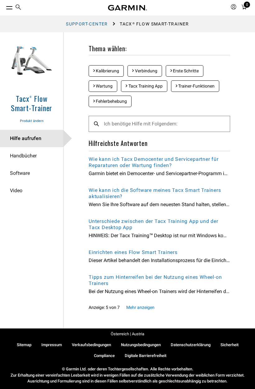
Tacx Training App (145, 86)
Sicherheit (229, 344)
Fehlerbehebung (111, 101)
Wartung (104, 86)
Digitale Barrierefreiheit (145, 355)
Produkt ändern (32, 121)
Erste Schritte (185, 70)
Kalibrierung (107, 70)
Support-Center (87, 23)
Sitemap (24, 344)
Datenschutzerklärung (191, 344)
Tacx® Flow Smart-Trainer (31, 103)
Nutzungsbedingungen (141, 344)
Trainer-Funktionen (196, 86)
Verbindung (145, 70)
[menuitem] (18, 8)
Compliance (104, 355)
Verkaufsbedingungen (91, 344)
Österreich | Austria (127, 334)
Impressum (51, 344)
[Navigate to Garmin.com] (127, 8)
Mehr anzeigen (140, 307)
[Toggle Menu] (3, 6)
